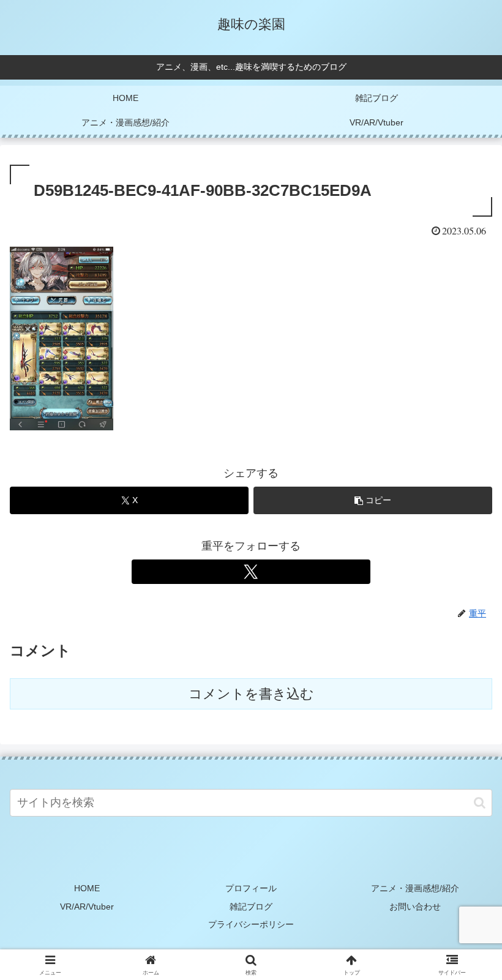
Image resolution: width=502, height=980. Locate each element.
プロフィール (251, 888)
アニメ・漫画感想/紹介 (415, 888)
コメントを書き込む (251, 693)
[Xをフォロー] (251, 571)
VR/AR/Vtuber (87, 906)
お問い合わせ (415, 906)
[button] (372, 500)
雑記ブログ (251, 906)
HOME (87, 888)
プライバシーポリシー (251, 924)
